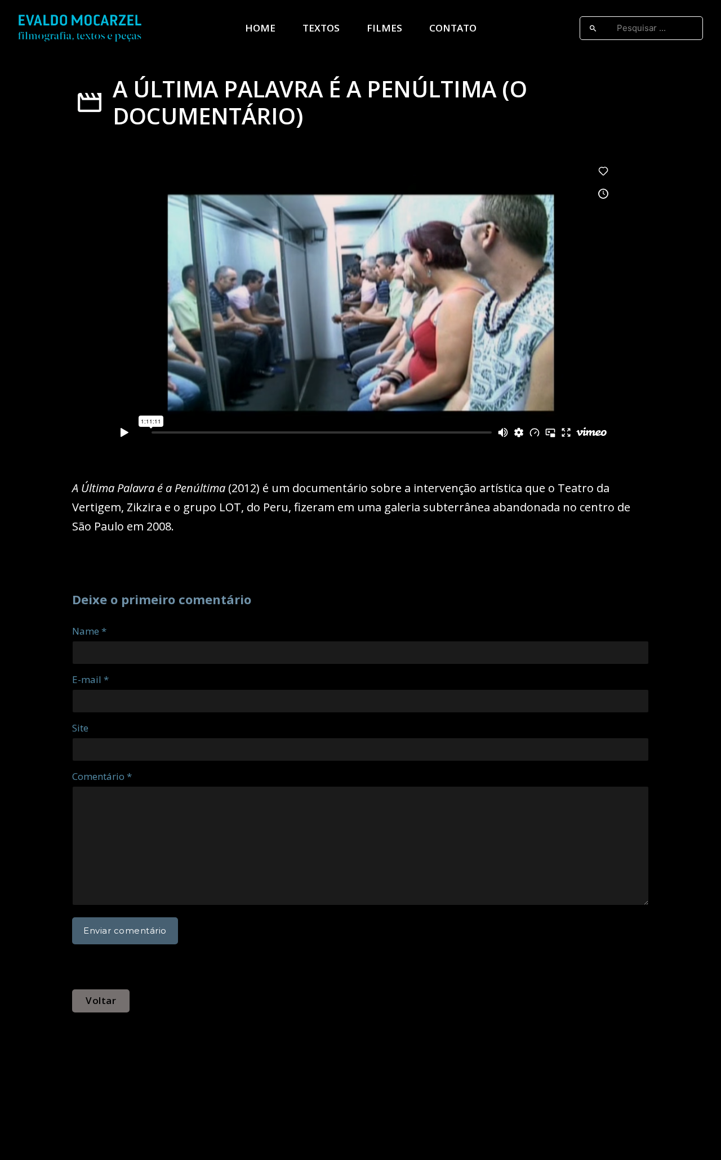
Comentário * (102, 776)
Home (260, 27)
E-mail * (90, 679)
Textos (321, 27)
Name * (89, 630)
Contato (453, 27)
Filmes (384, 27)
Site (80, 727)
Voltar (101, 1000)
